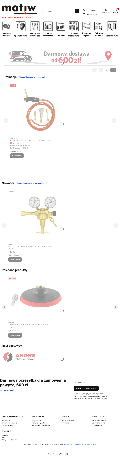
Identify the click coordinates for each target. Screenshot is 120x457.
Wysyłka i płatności (9, 440)
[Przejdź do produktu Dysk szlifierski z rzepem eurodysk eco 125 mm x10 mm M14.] (37, 298)
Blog (3, 437)
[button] (77, 11)
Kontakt (5, 435)
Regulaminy (36, 420)
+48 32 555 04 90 (90, 444)
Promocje (65, 423)
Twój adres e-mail (80, 383)
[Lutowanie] (61, 30)
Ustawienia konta (98, 423)
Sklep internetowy (57, 454)
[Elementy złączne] (86, 30)
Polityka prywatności (40, 423)
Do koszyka (17, 156)
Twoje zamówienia (99, 420)
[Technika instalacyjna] (73, 31)
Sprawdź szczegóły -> (8, 390)
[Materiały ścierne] (6, 30)
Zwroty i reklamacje (9, 423)
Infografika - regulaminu (41, 425)
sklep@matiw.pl (92, 14)
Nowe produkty (68, 420)
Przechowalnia (97, 425)
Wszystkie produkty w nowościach (31, 183)
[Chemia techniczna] (48, 30)
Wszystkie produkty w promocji (32, 77)
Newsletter (6, 420)
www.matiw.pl (68, 444)
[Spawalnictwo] (20, 31)
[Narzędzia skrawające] (35, 31)
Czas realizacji (7, 425)
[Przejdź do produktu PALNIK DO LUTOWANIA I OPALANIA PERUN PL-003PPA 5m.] (39, 109)
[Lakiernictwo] (112, 31)
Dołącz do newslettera (86, 388)
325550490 (91, 10)
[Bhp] (98, 30)
